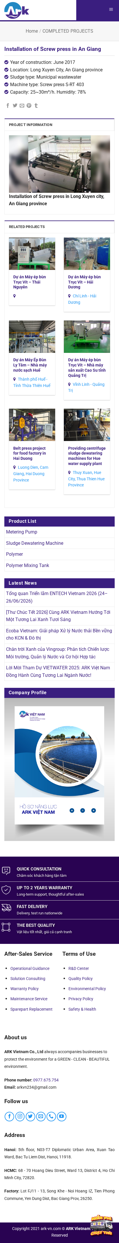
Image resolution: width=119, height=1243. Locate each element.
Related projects (27, 227)
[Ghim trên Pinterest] (29, 106)
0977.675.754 (46, 1080)
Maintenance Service (28, 998)
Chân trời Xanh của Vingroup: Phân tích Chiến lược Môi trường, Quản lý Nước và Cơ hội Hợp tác (57, 653)
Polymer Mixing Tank (27, 565)
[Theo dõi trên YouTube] (61, 1116)
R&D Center (78, 968)
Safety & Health (82, 1009)
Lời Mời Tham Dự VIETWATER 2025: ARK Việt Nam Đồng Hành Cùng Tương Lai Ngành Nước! (58, 671)
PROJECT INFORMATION (30, 125)
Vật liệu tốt (25, 932)
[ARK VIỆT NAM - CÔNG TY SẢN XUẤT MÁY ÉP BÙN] (16, 10)
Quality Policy (80, 978)
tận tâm (60, 875)
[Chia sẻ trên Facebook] (7, 106)
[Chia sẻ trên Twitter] (15, 106)
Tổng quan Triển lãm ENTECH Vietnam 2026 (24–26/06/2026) (57, 597)
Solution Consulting (27, 978)
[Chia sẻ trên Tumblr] (36, 106)
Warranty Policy (24, 988)
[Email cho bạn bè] (22, 106)
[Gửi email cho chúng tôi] (41, 1116)
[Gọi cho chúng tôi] (51, 1116)
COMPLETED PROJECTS (67, 31)
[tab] (59, 124)
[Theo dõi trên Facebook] (9, 1116)
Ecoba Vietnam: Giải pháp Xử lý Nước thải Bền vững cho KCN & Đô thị (59, 634)
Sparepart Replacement (31, 1009)
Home (32, 31)
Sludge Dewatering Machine (34, 543)
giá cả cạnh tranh (58, 932)
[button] (111, 10)
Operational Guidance (29, 968)
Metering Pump (21, 532)
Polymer (14, 554)
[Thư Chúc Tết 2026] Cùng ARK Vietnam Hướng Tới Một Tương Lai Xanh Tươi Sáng (58, 616)
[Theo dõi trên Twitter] (30, 1116)
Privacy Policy (80, 998)
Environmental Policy (87, 988)
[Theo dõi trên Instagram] (20, 1116)
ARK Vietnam (78, 1228)
